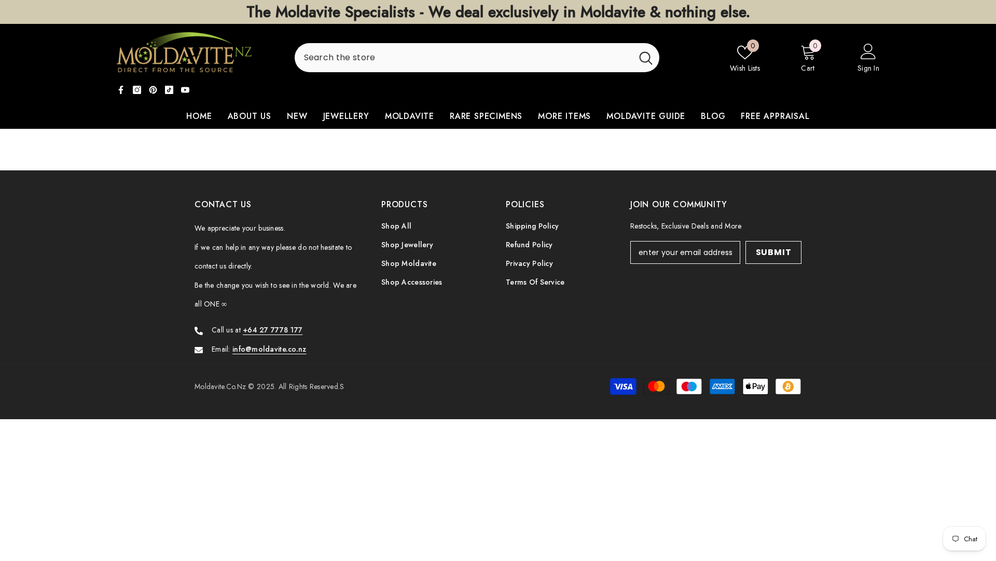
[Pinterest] (153, 90)
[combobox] (463, 57)
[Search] (477, 57)
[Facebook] (121, 90)
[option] (498, 12)
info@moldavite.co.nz (269, 349)
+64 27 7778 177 (272, 330)
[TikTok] (169, 90)
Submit (774, 252)
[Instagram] (137, 90)
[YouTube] (185, 90)
